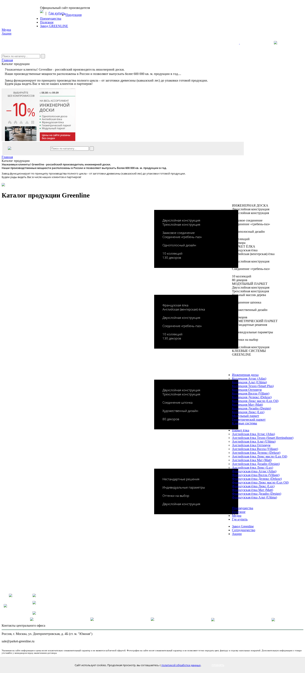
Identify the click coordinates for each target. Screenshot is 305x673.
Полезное (47, 22)
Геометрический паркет (249, 419)
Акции (6, 33)
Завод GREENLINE (54, 26)
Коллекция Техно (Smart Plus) (253, 386)
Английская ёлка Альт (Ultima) (254, 441)
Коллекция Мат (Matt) (247, 404)
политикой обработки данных (181, 665)
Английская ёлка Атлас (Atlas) (253, 434)
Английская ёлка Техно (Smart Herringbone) (262, 437)
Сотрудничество (243, 530)
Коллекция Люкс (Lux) (248, 412)
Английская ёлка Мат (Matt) (252, 460)
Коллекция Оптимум (247, 389)
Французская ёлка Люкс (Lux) (253, 486)
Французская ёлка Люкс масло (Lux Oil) (260, 482)
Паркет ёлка (240, 430)
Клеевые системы (244, 423)
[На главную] (252, 44)
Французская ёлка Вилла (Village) (255, 475)
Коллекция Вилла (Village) (250, 393)
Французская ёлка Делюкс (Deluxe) (257, 478)
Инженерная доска (245, 375)
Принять (218, 665)
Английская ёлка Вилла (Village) (255, 449)
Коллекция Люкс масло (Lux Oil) (255, 401)
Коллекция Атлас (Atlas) (249, 378)
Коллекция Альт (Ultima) (249, 382)
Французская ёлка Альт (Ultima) (254, 497)
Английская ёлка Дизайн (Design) (256, 464)
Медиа (6, 29)
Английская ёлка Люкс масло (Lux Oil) (259, 456)
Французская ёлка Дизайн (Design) (256, 493)
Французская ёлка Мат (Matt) (252, 490)
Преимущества (50, 18)
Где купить (57, 13)
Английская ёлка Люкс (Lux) (252, 467)
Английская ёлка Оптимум (251, 445)
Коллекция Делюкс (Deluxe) (252, 397)
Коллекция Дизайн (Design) (251, 408)
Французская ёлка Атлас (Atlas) (254, 471)
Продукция (74, 15)
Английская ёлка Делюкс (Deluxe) (256, 452)
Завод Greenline (243, 526)
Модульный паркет (245, 416)
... (180, 74)
